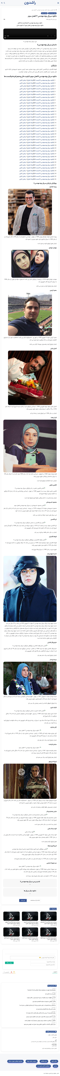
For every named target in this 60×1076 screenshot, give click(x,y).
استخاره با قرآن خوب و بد (43, 1066)
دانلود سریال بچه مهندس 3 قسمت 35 (44, 176)
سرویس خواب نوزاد (31, 1061)
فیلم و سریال (50, 10)
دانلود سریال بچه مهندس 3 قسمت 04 (44, 89)
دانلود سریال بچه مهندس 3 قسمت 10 (44, 106)
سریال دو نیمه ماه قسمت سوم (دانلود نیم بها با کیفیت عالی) (48, 938)
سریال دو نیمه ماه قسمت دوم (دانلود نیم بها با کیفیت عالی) (30, 938)
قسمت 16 (36, 123)
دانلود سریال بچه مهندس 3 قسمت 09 (44, 103)
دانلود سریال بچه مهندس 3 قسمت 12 (44, 111)
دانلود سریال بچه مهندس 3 (47, 123)
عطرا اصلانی (54, 1044)
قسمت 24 (36, 145)
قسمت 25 (36, 148)
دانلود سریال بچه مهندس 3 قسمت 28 (44, 157)
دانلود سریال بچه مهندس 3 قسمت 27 (44, 154)
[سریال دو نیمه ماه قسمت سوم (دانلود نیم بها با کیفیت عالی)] (48, 932)
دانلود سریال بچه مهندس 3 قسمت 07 (44, 97)
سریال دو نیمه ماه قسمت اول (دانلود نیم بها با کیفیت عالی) (12, 938)
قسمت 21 (36, 137)
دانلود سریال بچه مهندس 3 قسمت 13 (44, 114)
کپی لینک (23, 900)
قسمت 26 (36, 151)
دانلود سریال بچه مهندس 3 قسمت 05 (44, 92)
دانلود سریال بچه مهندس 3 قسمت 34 (44, 174)
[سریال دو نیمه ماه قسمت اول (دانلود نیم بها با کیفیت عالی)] (11, 932)
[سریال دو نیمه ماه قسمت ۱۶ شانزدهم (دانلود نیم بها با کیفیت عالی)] (48, 916)
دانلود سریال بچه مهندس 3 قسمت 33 (44, 171)
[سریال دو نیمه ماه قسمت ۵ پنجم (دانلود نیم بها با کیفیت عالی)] (30, 916)
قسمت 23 (36, 142)
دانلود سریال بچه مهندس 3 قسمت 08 (44, 100)
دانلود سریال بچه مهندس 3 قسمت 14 (44, 117)
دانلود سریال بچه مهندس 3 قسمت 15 (44, 120)
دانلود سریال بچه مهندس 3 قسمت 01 (44, 80)
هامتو (55, 1066)
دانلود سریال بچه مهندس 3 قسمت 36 (44, 179)
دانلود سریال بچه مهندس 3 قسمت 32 (44, 168)
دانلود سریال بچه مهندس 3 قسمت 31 (44, 165)
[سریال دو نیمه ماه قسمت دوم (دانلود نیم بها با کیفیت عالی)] (30, 932)
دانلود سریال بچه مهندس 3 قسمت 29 (44, 159)
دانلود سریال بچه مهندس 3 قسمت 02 (44, 83)
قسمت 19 (36, 131)
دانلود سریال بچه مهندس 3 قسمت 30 (44, 162)
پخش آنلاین (23, 80)
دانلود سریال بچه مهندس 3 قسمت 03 (44, 86)
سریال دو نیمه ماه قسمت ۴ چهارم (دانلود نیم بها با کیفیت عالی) (12, 922)
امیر (56, 1040)
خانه (55, 10)
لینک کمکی (30, 80)
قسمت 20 (36, 134)
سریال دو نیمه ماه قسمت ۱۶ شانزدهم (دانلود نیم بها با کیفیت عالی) (49, 922)
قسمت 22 (36, 140)
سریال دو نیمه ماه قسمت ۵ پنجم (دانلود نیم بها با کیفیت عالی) (31, 922)
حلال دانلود (54, 1061)
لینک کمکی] (30, 176)
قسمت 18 (36, 128)
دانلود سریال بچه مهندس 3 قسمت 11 (44, 109)
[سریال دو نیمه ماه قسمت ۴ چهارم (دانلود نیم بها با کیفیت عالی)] (11, 916)
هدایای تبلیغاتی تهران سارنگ (15, 1061)
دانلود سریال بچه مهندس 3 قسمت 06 (44, 94)
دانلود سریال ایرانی (52, 13)
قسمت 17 (36, 126)
